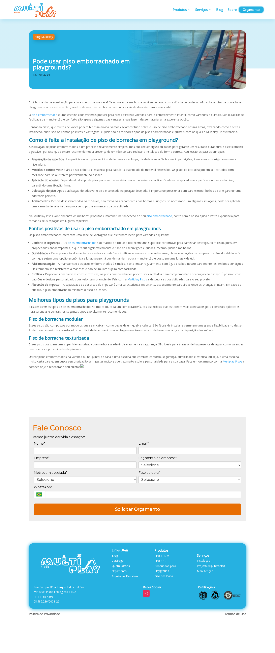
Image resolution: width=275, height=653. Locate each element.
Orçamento (251, 9)
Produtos (180, 9)
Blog (219, 9)
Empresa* (42, 458)
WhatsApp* (43, 487)
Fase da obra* (149, 473)
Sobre (232, 9)
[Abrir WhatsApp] (265, 643)
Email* (144, 443)
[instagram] (146, 593)
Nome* (39, 443)
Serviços (201, 9)
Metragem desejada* (50, 473)
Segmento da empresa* (158, 458)
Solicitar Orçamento (137, 509)
